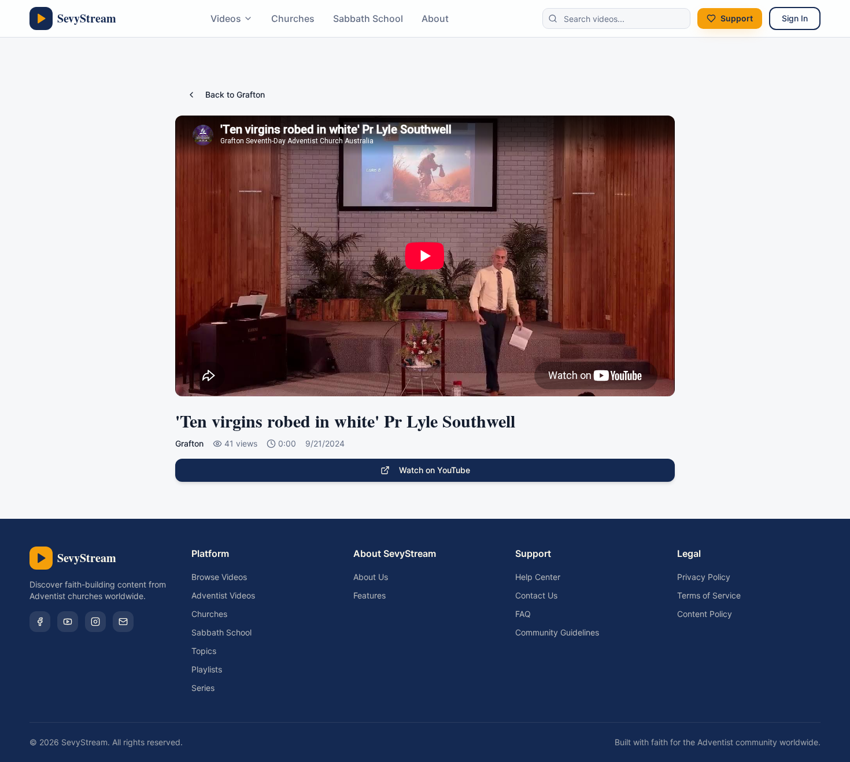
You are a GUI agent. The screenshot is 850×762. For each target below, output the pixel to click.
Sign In (795, 18)
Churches (293, 18)
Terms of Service (709, 595)
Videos (225, 18)
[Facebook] (39, 621)
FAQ (523, 614)
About (435, 18)
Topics (203, 651)
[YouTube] (67, 621)
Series (203, 688)
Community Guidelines (557, 632)
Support (736, 18)
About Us (370, 577)
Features (369, 595)
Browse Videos (219, 577)
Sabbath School (368, 18)
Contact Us (536, 595)
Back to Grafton (235, 94)
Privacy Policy (703, 577)
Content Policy (704, 614)
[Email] (123, 621)
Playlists (206, 669)
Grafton (189, 443)
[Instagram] (95, 621)
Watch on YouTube (434, 470)
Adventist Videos (223, 595)
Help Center (537, 577)
